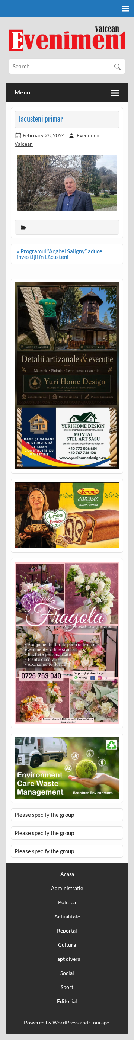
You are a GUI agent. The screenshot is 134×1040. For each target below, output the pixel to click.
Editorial (67, 1001)
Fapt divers (67, 959)
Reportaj (67, 930)
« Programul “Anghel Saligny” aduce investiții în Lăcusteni (59, 254)
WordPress (65, 1022)
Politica (67, 902)
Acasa (67, 874)
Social (67, 973)
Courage (99, 1022)
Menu (22, 92)
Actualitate (67, 916)
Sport (67, 987)
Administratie (67, 888)
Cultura (67, 944)
